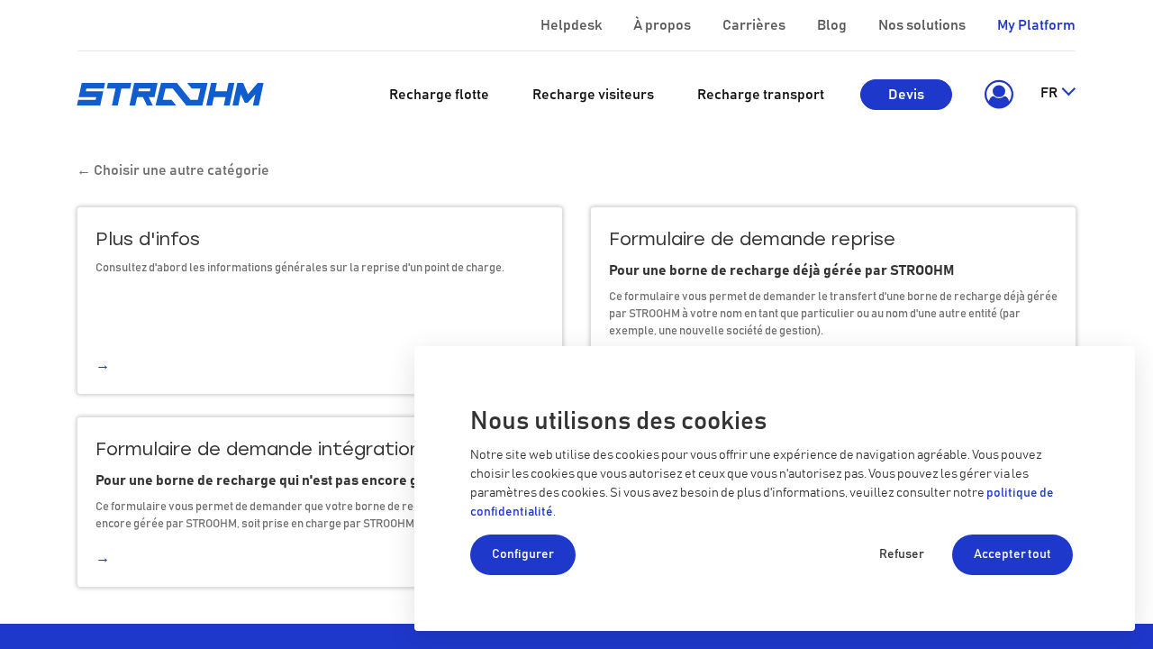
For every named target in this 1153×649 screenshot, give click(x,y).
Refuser (901, 554)
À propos (662, 25)
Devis (906, 94)
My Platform (1036, 25)
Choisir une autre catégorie (173, 170)
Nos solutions (922, 25)
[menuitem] (439, 95)
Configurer (523, 554)
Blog (832, 25)
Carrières (753, 25)
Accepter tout (1012, 554)
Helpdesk (571, 25)
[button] (996, 94)
